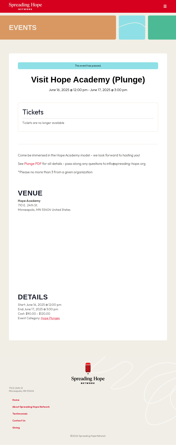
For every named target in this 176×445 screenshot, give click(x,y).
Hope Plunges (50, 318)
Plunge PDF (33, 163)
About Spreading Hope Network (31, 406)
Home (15, 399)
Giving (16, 427)
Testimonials (20, 413)
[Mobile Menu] (165, 6)
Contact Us (18, 420)
